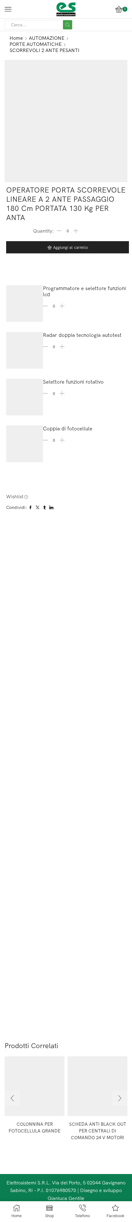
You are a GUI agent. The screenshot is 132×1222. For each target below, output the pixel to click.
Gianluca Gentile (66, 1198)
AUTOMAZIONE (46, 38)
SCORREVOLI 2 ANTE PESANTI (45, 50)
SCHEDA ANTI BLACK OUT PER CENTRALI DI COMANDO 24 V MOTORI (97, 1130)
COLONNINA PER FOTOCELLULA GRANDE (34, 1127)
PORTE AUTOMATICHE (36, 44)
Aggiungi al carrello (70, 247)
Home (16, 38)
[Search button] (67, 24)
